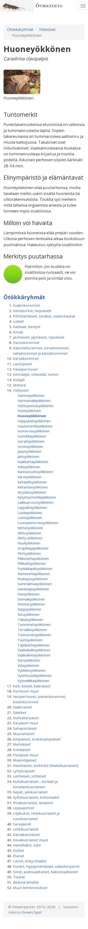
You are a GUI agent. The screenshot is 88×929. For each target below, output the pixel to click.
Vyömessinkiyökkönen (34, 675)
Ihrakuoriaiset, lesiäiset (33, 802)
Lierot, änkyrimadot (29, 861)
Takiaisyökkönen (30, 619)
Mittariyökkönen (30, 527)
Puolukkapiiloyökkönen (35, 568)
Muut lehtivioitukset (30, 887)
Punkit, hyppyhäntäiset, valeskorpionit (46, 866)
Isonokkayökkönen (32, 436)
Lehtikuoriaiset (26, 829)
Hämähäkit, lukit (27, 845)
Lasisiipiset (22, 363)
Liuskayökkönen (30, 512)
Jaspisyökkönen (29, 451)
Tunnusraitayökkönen (34, 634)
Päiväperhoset (25, 369)
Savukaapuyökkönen (33, 589)
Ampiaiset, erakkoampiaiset (37, 739)
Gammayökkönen (31, 395)
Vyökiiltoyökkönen (32, 670)
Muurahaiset (23, 733)
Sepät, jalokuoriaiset (30, 792)
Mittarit (19, 385)
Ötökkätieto (49, 5)
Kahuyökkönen (29, 466)
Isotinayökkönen (30, 446)
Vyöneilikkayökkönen (33, 680)
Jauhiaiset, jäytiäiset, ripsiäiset (38, 337)
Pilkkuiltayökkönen (32, 563)
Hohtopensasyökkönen (36, 405)
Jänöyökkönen (28, 456)
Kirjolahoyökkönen (32, 492)
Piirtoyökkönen (29, 553)
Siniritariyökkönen (31, 604)
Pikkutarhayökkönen (33, 558)
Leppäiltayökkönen (32, 507)
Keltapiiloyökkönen (32, 482)
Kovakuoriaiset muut (30, 840)
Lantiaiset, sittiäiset (29, 776)
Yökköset (47, 29)
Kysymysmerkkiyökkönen (37, 497)
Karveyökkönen (29, 476)
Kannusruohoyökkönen (35, 471)
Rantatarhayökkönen (34, 573)
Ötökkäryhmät (20, 29)
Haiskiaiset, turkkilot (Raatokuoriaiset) (45, 765)
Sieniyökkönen (28, 594)
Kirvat (18, 332)
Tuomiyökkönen (30, 640)
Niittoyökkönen (29, 533)
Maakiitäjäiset (24, 760)
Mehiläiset (22, 744)
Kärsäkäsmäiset (26, 834)
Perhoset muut (26, 691)
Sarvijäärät (22, 824)
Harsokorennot (26, 342)
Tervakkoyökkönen (32, 629)
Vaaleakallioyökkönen (34, 650)
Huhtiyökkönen (29, 410)
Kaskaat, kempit (26, 326)
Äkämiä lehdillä (25, 882)
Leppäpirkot (23, 807)
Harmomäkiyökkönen (34, 400)
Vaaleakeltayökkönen (34, 655)
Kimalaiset (22, 749)
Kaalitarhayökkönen (33, 461)
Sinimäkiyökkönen (31, 599)
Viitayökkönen (28, 665)
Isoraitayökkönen (31, 441)
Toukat (19, 876)
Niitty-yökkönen (30, 538)
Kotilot (18, 850)
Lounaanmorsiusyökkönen (38, 522)
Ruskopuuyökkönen (33, 578)
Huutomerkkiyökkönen (35, 426)
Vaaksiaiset (22, 707)
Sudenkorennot (26, 305)
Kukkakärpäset (26, 717)
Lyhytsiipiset (24, 771)
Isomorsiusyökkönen (34, 431)
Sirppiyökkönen (29, 609)
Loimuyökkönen (30, 517)
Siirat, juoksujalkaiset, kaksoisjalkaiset (45, 871)
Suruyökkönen (28, 614)
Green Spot (32, 912)
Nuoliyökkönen (29, 543)
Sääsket (19, 712)
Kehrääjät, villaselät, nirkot (35, 374)
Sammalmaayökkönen (35, 583)
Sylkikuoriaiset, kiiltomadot (36, 797)
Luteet (18, 321)
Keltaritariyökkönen (33, 487)
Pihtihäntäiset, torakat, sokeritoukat (44, 316)
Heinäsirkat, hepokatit (32, 310)
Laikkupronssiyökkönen (36, 502)
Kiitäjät (19, 379)
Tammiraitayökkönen (34, 624)
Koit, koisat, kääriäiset (31, 686)
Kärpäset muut (25, 723)
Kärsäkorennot (26, 358)
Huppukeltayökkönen (34, 421)
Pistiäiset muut (25, 755)
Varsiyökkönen (29, 660)
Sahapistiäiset (25, 728)
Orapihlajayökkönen (33, 548)
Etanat (18, 855)
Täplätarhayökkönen (34, 645)
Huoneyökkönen (32, 415)
